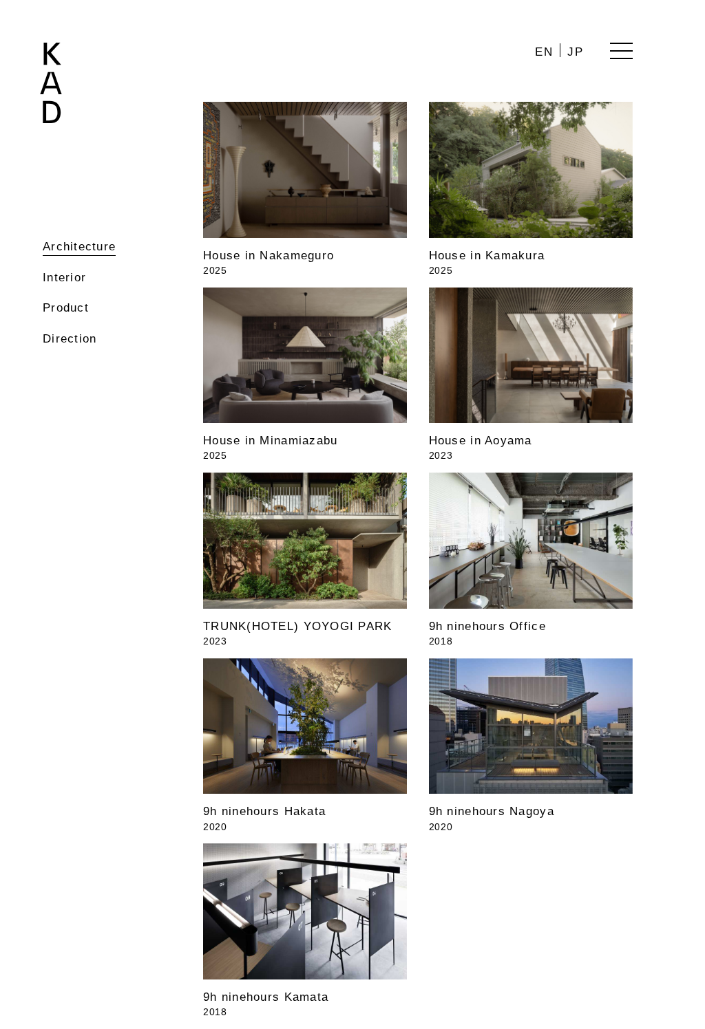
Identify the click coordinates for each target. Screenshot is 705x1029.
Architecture (79, 246)
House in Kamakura (487, 255)
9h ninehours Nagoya (491, 811)
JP (576, 51)
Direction (69, 338)
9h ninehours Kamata (265, 997)
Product (66, 307)
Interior (64, 277)
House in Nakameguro (268, 255)
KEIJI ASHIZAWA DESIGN (51, 83)
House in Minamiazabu (270, 440)
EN (544, 51)
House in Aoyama (480, 440)
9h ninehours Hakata (264, 811)
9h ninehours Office (487, 626)
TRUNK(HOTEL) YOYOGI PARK (297, 626)
